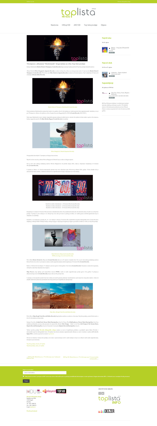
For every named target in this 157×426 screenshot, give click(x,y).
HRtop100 (66, 25)
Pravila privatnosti (32, 411)
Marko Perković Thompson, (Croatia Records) (62, 107)
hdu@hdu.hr (33, 407)
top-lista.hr (51, 333)
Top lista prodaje (90, 25)
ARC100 (77, 25)
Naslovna (54, 25)
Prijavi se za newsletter (28, 369)
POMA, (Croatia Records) (62, 255)
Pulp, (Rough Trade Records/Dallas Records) (62, 312)
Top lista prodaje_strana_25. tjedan (35, 345)
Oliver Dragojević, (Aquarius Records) (62, 151)
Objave (103, 25)
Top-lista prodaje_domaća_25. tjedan (36, 343)
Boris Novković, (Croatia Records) (63, 254)
